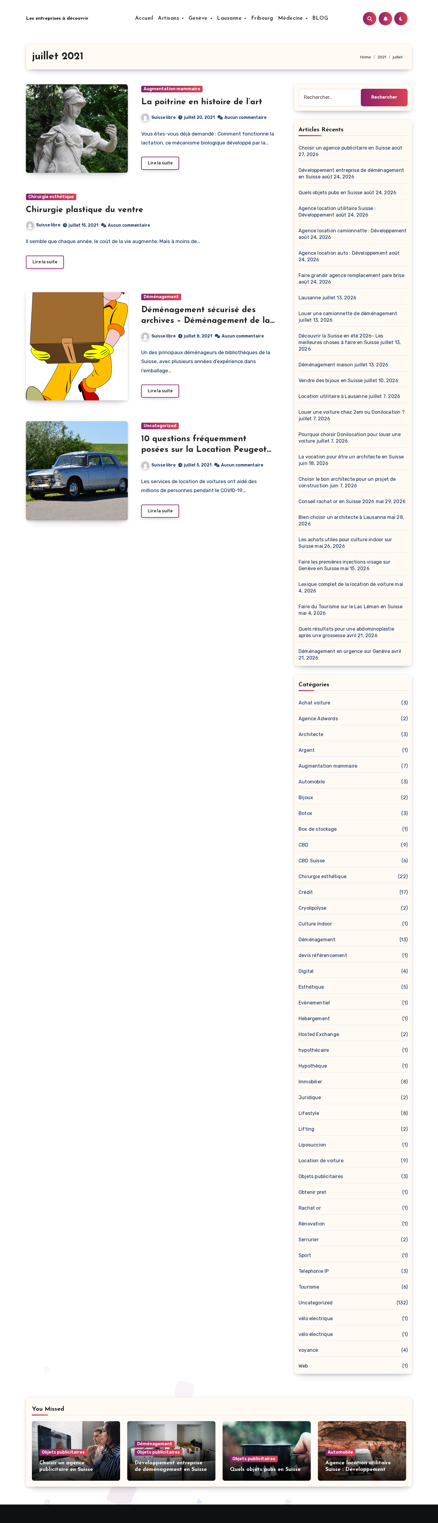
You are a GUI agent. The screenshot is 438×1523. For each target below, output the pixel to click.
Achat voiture (314, 703)
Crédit (306, 892)
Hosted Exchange (319, 1034)
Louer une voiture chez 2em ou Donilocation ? (352, 412)
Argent (307, 750)
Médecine (291, 18)
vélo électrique (316, 1334)
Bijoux (306, 797)
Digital (306, 971)
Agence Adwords (318, 718)
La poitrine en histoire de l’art (201, 102)
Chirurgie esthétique (51, 196)
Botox (305, 813)
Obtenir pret (312, 1192)
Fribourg (262, 18)
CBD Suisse (312, 861)
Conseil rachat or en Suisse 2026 (336, 501)
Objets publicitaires (321, 1176)
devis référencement (323, 955)
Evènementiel (314, 1003)
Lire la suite (160, 163)
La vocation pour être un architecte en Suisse (351, 457)
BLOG (320, 18)
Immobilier (310, 1082)
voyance (308, 1350)
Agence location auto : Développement (343, 253)
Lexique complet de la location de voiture (346, 584)
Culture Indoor (315, 924)
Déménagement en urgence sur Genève (344, 651)
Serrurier (309, 1239)
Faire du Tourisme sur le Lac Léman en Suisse (351, 606)
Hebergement (314, 1018)
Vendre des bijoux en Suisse (331, 380)
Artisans (169, 18)
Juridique (310, 1097)
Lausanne (230, 18)
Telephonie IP (314, 1271)
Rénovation (312, 1224)
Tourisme (309, 1287)
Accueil (144, 18)
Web (303, 1366)
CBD (304, 845)
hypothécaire (314, 1050)
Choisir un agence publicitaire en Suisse (344, 148)
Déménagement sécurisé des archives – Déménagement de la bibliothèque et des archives (205, 321)
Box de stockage (318, 829)
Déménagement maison (326, 365)
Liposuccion (312, 1145)
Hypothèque (313, 1066)
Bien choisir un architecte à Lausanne (342, 517)
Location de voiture (321, 1160)
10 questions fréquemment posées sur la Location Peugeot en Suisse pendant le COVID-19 (204, 450)
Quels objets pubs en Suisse (330, 192)
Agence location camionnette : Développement (353, 231)
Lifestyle (309, 1113)
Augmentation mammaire (172, 88)
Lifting (306, 1129)
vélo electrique (316, 1318)
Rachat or (310, 1208)
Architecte (311, 734)
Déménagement (161, 296)
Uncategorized (160, 425)
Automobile (312, 782)
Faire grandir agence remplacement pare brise (351, 275)
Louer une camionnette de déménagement (348, 313)
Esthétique (311, 987)
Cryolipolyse (312, 908)
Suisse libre (163, 117)
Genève (199, 18)
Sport (305, 1255)
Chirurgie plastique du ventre (84, 210)
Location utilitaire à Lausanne (333, 396)
